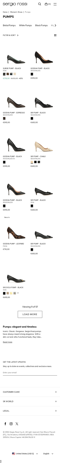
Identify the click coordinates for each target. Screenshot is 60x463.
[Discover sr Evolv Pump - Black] (16, 272)
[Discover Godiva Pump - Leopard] (16, 228)
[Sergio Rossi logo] (19, 4)
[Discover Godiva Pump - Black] (44, 53)
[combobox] (23, 453)
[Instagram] (11, 423)
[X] (17, 423)
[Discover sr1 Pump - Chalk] (44, 141)
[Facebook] (5, 423)
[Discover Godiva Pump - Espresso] (16, 97)
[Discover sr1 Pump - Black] (44, 97)
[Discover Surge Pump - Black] (16, 53)
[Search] (40, 4)
